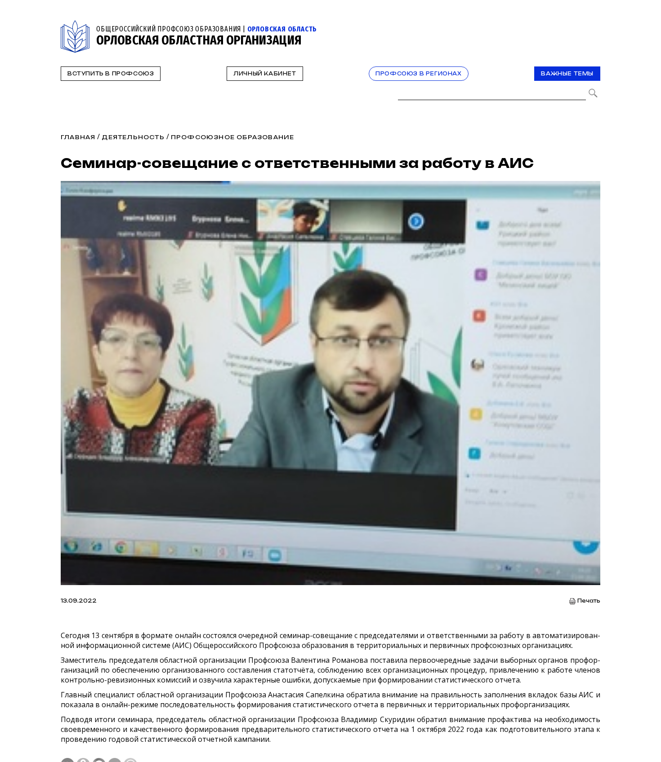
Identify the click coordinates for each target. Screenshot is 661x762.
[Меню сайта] (592, 25)
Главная (78, 137)
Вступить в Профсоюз (110, 73)
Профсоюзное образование (233, 137)
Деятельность (133, 137)
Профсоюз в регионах (418, 73)
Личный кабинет (264, 73)
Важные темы (567, 73)
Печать (588, 601)
